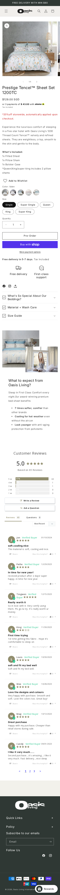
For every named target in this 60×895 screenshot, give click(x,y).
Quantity (6, 218)
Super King (25, 211)
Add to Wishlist (18, 180)
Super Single (28, 204)
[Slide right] (36, 81)
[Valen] (5, 192)
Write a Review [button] (31, 500)
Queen (46, 204)
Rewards (50, 888)
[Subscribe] (50, 841)
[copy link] (15, 286)
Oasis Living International (24, 889)
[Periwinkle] (36, 192)
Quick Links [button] (14, 818)
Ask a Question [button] (31, 508)
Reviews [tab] (10, 517)
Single (9, 204)
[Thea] (28, 192)
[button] (6, 11)
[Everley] (21, 192)
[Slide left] (23, 81)
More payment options (30, 252)
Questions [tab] (31, 517)
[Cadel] (13, 192)
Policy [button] (10, 826)
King (8, 211)
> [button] (40, 771)
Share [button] (15, 554)
